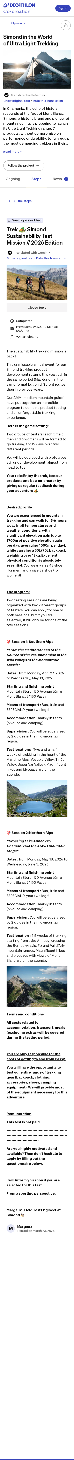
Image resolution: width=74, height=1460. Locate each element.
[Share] (66, 25)
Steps (36, 179)
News (60, 179)
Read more (11, 151)
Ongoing (13, 179)
